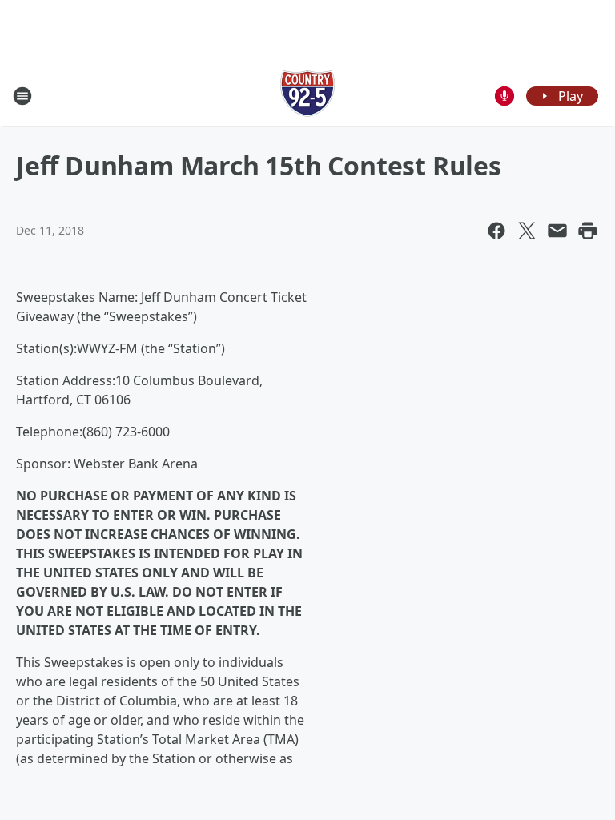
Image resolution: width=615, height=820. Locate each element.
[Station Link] (307, 96)
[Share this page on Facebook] (496, 230)
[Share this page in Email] (557, 230)
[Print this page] (588, 230)
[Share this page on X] (527, 230)
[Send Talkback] (504, 96)
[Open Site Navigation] (22, 96)
